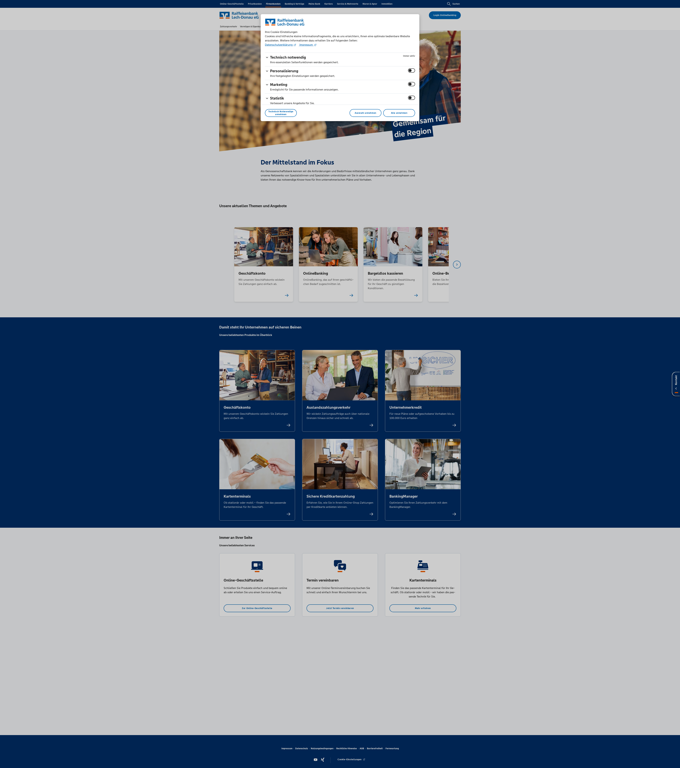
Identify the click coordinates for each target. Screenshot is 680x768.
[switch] (411, 70)
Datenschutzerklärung (279, 44)
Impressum (306, 44)
